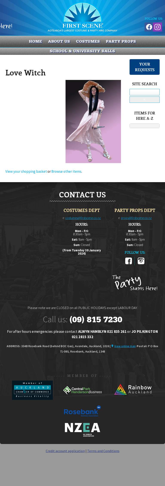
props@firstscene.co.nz (136, 218)
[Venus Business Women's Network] (82, 435)
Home (35, 41)
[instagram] (141, 263)
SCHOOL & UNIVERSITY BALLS (82, 51)
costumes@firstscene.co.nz (83, 218)
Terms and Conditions (103, 451)
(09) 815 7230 (95, 319)
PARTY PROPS (121, 41)
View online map (125, 346)
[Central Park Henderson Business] (83, 398)
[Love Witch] (93, 161)
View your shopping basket (26, 171)
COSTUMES (88, 41)
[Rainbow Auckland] (132, 398)
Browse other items (66, 171)
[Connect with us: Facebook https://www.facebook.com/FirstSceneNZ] (148, 26)
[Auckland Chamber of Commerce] (33, 398)
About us (59, 41)
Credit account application (65, 451)
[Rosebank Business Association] (82, 419)
